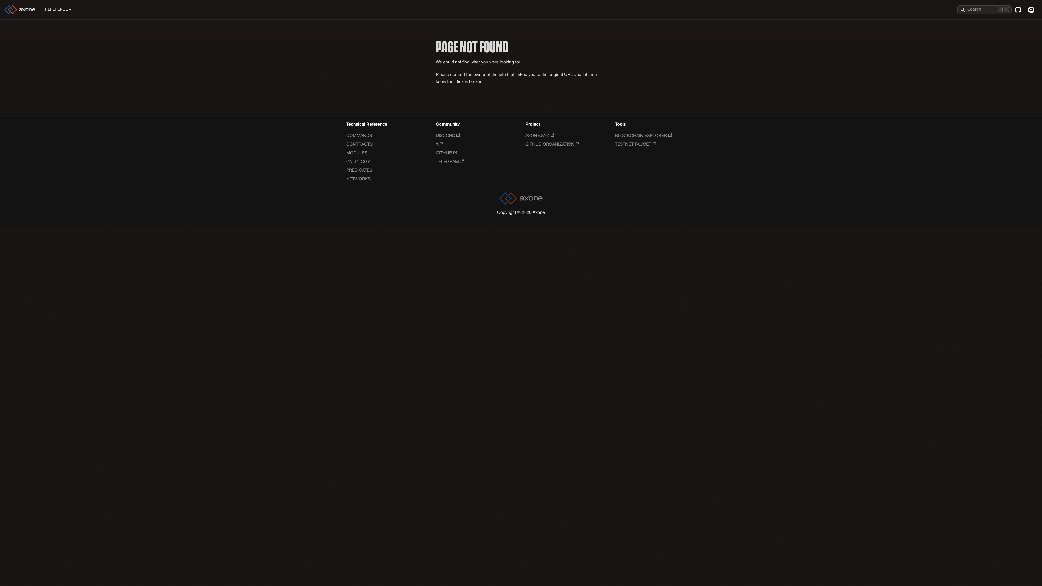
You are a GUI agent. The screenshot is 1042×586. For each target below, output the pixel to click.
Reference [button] (56, 9)
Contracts (359, 144)
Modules (356, 153)
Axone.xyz (537, 136)
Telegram (447, 162)
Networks (358, 179)
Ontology (358, 162)
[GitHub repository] (1018, 9)
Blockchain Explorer (641, 136)
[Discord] (1031, 9)
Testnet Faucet (633, 144)
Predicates (359, 171)
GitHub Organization (549, 144)
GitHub (444, 153)
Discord (445, 136)
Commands (359, 136)
